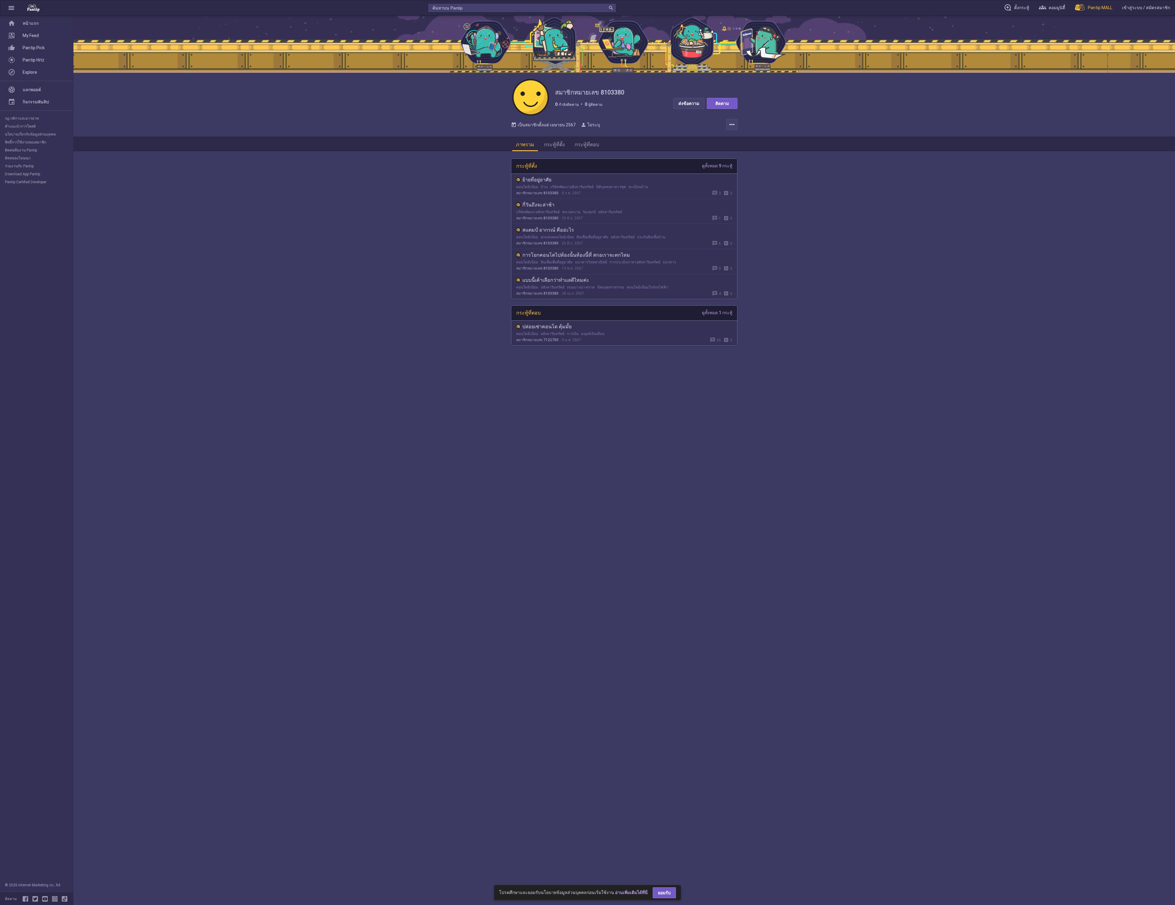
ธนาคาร (669, 262)
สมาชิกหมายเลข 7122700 (537, 340)
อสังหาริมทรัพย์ (610, 212)
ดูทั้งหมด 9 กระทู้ (717, 166)
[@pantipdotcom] (56, 899)
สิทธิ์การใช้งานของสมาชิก (25, 142)
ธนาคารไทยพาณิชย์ (591, 262)
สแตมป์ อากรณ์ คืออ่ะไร (548, 230)
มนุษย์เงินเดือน (592, 334)
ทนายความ (571, 212)
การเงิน (573, 334)
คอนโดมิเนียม (527, 187)
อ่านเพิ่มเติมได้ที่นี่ (631, 892)
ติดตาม (722, 103)
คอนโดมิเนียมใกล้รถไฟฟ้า (647, 287)
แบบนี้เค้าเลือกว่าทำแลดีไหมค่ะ (555, 280)
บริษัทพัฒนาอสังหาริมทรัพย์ (572, 187)
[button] (11, 7)
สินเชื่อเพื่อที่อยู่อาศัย (592, 237)
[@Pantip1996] (36, 899)
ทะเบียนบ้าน (638, 187)
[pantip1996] (46, 899)
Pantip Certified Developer (26, 182)
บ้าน (544, 187)
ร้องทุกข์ (589, 212)
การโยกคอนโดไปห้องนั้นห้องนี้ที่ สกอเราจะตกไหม (576, 255)
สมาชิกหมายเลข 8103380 (537, 193)
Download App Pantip (22, 174)
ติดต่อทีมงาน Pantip (21, 150)
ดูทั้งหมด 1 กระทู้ (717, 313)
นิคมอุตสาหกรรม (610, 287)
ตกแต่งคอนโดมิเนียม (557, 237)
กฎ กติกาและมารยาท (22, 118)
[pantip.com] (33, 7)
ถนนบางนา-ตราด (581, 287)
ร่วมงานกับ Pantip (19, 166)
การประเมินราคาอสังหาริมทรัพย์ (635, 262)
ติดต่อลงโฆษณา (18, 158)
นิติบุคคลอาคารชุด (611, 187)
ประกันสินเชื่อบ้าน (651, 237)
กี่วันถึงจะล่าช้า (538, 205)
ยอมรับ (664, 892)
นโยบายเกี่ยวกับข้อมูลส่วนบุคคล (30, 134)
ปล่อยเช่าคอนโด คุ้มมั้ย (547, 327)
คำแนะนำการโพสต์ (20, 126)
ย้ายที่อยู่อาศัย (536, 180)
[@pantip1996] (64, 899)
